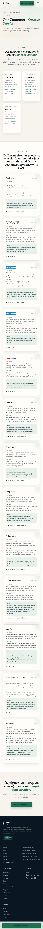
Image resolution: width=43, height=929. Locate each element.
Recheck (5, 859)
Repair (5, 856)
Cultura (5, 881)
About (5, 908)
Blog (27, 872)
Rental (5, 847)
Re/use (5, 853)
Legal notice (7, 914)
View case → (10, 212)
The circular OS (31, 878)
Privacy (5, 917)
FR (4, 837)
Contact (5, 911)
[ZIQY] (6, 3)
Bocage (5, 884)
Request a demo (27, 3)
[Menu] (38, 3)
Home (4, 12)
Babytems (6, 890)
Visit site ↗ (21, 212)
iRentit (5, 899)
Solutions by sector (28, 847)
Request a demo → (21, 925)
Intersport (6, 878)
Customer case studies (29, 850)
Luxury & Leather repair (29, 853)
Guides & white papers (33, 875)
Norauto (5, 875)
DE (11, 837)
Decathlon (6, 872)
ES (10, 837)
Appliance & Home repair (29, 856)
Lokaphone (6, 893)
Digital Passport (8, 862)
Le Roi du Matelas (8, 887)
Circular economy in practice (31, 859)
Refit (4, 850)
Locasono (6, 896)
